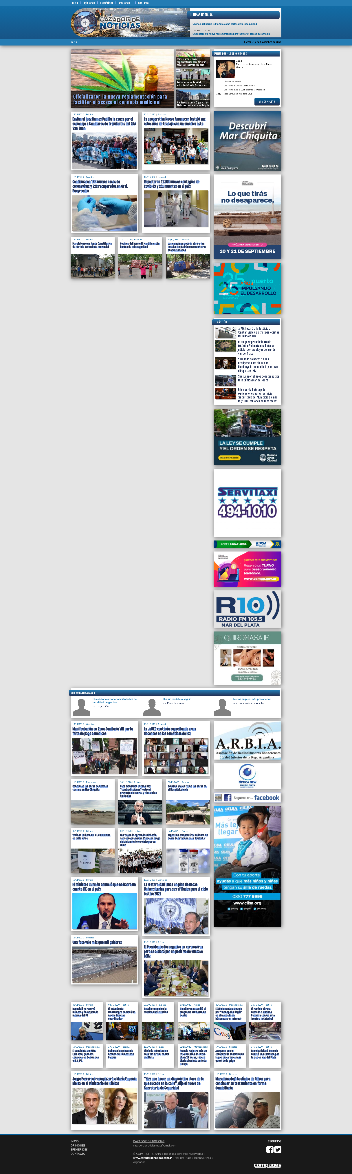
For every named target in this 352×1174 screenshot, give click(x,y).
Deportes (233, 1074)
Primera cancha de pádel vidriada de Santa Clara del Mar (222, 26)
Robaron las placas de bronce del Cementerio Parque (121, 1054)
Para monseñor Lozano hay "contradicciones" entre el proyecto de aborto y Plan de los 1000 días (138, 791)
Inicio (75, 3)
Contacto (143, 3)
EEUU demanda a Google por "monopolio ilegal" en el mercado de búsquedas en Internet (228, 1013)
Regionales (91, 782)
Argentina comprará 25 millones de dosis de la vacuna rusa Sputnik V (188, 836)
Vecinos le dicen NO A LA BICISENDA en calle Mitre (91, 836)
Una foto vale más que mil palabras (97, 942)
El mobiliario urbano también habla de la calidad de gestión (115, 701)
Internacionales (236, 1005)
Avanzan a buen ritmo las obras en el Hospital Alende (187, 788)
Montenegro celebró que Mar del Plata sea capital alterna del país (118, 100)
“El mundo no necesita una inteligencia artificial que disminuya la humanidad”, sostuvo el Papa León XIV (257, 365)
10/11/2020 (125, 782)
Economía (162, 114)
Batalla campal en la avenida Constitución (156, 1010)
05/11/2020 (78, 831)
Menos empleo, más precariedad (252, 699)
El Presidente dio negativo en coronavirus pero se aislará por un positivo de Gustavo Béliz (173, 951)
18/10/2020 (149, 1047)
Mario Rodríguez (175, 703)
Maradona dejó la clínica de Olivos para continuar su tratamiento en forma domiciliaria (242, 1083)
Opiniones (89, 3)
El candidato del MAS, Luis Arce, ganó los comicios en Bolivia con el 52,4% (85, 1055)
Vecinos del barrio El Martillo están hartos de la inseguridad (140, 245)
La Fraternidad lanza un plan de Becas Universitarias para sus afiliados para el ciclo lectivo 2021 (176, 889)
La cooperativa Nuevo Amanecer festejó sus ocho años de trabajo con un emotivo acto (174, 121)
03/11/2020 (125, 831)
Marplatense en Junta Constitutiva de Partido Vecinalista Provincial (92, 245)
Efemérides (106, 3)
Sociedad (90, 177)
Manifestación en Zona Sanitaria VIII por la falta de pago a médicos (102, 731)
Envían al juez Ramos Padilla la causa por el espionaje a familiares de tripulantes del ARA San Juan (104, 124)
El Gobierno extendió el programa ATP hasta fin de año (193, 1012)
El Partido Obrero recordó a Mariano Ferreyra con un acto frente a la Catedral (263, 1013)
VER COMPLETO (267, 101)
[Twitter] (277, 1151)
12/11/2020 (78, 114)
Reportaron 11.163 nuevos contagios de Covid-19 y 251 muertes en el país (171, 184)
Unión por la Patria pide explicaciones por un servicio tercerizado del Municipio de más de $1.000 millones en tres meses (257, 395)
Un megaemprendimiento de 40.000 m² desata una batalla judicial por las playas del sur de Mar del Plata (256, 347)
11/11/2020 (173, 239)
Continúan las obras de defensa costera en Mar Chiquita (90, 788)
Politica (89, 114)
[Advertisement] (56, 104)
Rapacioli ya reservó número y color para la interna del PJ (85, 1012)
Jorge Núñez (103, 706)
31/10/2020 (149, 1005)
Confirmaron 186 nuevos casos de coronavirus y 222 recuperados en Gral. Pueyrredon (100, 186)
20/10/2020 (221, 1005)
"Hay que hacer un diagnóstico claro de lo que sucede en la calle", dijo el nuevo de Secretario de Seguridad (173, 1083)
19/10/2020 (78, 1047)
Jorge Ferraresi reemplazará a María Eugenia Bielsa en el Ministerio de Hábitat (104, 1081)
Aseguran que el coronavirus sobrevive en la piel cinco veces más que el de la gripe (229, 1055)
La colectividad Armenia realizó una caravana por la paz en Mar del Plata (265, 1054)
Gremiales (90, 724)
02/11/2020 (173, 831)
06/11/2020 (173, 782)
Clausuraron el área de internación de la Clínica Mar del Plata (258, 378)
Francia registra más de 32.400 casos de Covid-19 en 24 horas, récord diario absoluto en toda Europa (193, 1057)
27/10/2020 (185, 1005)
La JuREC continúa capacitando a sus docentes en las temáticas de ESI (170, 731)
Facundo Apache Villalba (251, 703)
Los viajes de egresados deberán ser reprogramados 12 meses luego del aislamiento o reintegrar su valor (140, 840)
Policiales (162, 1005)
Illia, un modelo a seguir (177, 699)
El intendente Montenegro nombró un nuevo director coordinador (121, 1013)
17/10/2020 (221, 1047)
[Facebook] (270, 1151)
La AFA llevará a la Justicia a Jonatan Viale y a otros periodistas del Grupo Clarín (258, 332)
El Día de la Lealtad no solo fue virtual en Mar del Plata (156, 1054)
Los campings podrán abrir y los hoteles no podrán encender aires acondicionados (187, 247)
